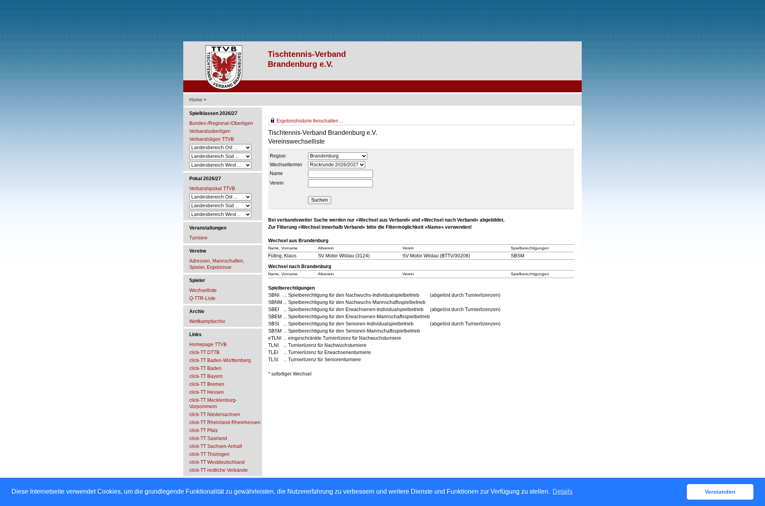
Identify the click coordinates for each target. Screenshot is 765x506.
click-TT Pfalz (203, 430)
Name (276, 173)
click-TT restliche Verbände (218, 470)
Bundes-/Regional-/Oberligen (221, 123)
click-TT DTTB (204, 352)
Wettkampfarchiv (207, 321)
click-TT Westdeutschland (217, 462)
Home (195, 100)
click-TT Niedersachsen (214, 414)
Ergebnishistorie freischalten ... (310, 121)
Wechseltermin (286, 164)
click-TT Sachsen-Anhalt (215, 446)
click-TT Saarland (208, 438)
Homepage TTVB (208, 344)
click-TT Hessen (206, 392)
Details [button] (563, 491)
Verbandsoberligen (210, 131)
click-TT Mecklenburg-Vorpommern (213, 403)
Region (278, 156)
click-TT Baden (205, 368)
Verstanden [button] (720, 491)
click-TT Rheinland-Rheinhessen (225, 422)
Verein (277, 183)
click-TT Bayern (206, 376)
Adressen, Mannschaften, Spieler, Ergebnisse (216, 264)
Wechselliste (203, 290)
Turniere (198, 238)
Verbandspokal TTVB (212, 188)
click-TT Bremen (206, 384)
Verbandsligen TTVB (211, 139)
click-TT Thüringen (209, 454)
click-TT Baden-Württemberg (220, 360)
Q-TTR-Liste (202, 298)
